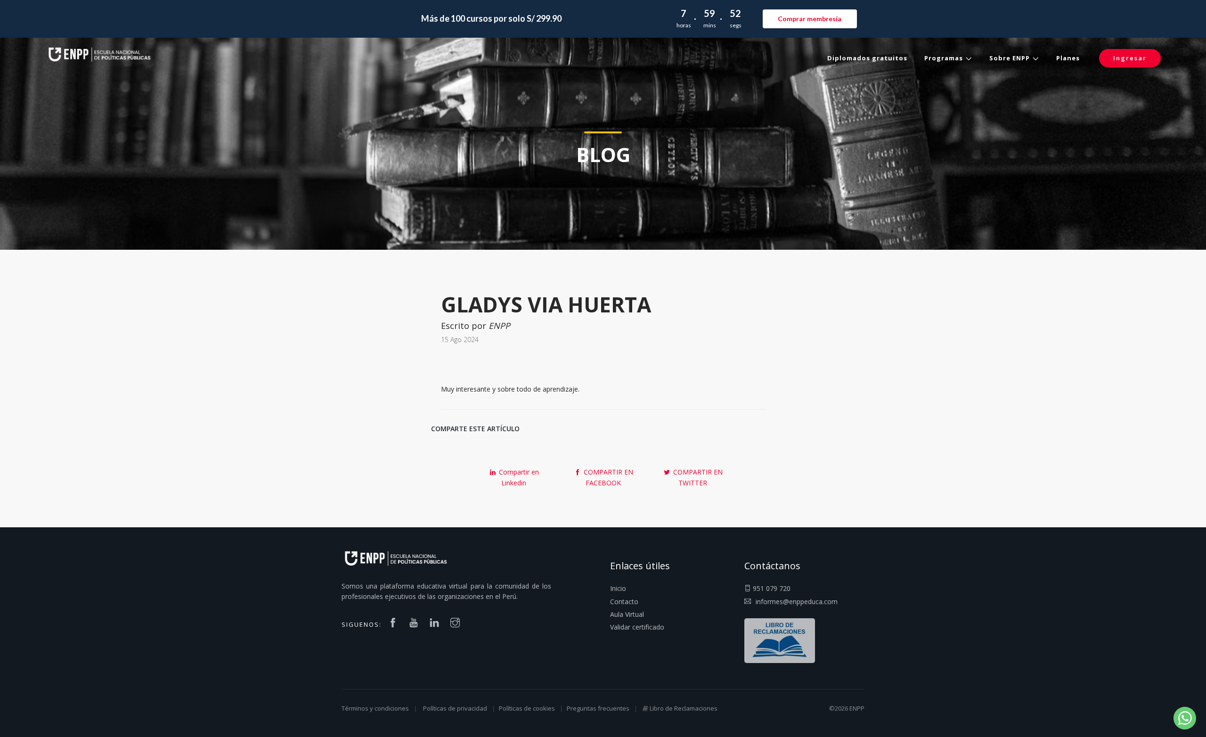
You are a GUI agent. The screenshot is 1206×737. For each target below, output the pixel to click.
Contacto (624, 601)
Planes (1068, 58)
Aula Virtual (627, 614)
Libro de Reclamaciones (683, 708)
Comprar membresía (809, 19)
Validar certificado (637, 626)
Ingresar (1130, 58)
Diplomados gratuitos (867, 58)
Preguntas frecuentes (598, 708)
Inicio (618, 588)
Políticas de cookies (527, 708)
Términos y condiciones (375, 708)
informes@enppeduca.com (797, 601)
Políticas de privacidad (455, 708)
